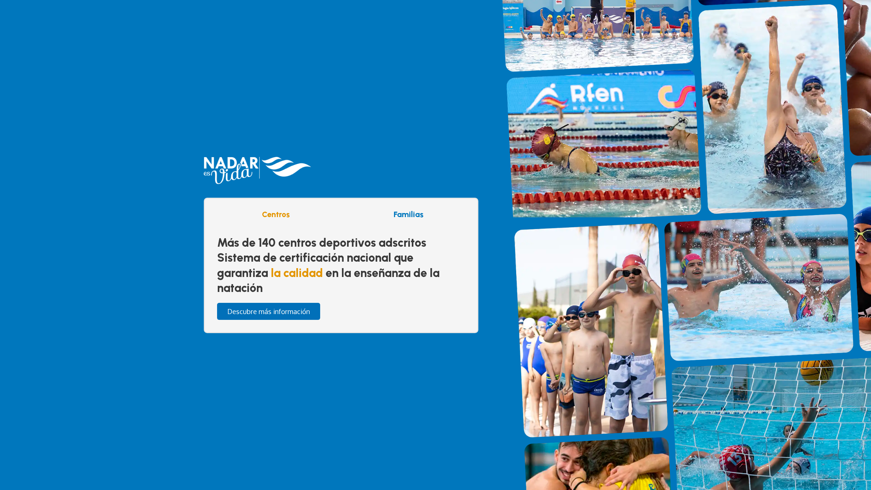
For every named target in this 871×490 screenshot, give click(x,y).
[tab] (274, 214)
